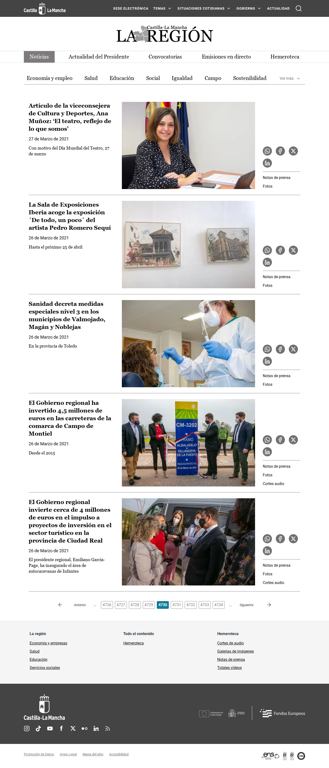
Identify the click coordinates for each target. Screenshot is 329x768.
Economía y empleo (49, 78)
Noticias (39, 57)
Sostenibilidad (250, 78)
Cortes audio (273, 483)
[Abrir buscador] (298, 8)
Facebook (61, 728)
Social (153, 78)
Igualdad (182, 78)
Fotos (267, 186)
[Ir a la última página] (265, 605)
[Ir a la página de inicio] (45, 8)
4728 (135, 605)
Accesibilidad (119, 754)
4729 (149, 605)
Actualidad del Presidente (99, 57)
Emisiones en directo (226, 57)
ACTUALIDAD (278, 8)
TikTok (38, 728)
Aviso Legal (68, 754)
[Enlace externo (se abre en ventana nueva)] (283, 756)
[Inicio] (89, 707)
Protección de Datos (39, 754)
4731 (176, 605)
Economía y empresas (48, 643)
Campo (213, 78)
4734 (218, 605)
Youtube (50, 728)
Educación (122, 78)
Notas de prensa (276, 177)
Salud (91, 78)
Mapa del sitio (93, 754)
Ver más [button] (287, 78)
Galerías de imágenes (235, 651)
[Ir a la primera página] (64, 605)
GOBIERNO (246, 8)
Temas (159, 8)
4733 (204, 605)
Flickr (84, 728)
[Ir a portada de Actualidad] (164, 35)
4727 (121, 605)
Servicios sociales (45, 667)
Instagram (27, 728)
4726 (107, 605)
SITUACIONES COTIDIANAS (201, 8)
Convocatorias (165, 57)
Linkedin (96, 728)
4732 (190, 605)
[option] (49, 78)
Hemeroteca (284, 57)
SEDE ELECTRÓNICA (130, 8)
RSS (107, 728)
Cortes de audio (230, 643)
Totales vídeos (229, 667)
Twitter (73, 728)
